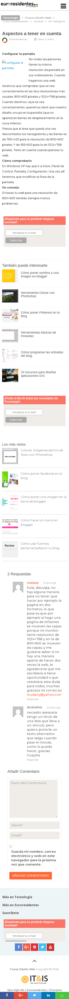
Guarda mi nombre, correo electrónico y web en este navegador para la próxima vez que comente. (33, 858)
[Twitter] (42, 947)
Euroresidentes (18, 39)
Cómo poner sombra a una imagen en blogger (40, 274)
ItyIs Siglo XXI (15, 990)
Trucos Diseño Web (22, 969)
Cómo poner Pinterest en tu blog (40, 314)
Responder (33, 699)
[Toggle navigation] (63, 6)
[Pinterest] (34, 947)
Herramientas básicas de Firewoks (38, 334)
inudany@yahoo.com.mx (47, 695)
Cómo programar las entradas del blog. (42, 354)
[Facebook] (18, 947)
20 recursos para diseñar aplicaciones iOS (38, 374)
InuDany (33, 582)
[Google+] (26, 947)
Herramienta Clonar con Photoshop (38, 294)
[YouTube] (50, 947)
